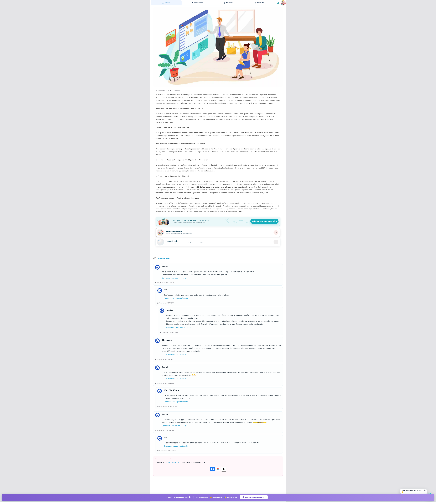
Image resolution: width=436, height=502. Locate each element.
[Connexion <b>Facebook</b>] (212, 469)
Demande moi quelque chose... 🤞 (411, 491)
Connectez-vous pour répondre (174, 278)
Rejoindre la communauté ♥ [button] (264, 221)
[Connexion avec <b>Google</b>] (218, 469)
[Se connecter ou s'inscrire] (283, 3)
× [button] (424, 490)
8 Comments (176, 91)
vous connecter (172, 462)
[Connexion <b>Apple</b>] (223, 469)
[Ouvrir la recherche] (277, 2)
